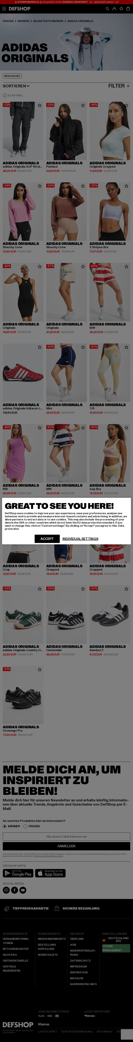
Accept (47, 538)
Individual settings (80, 539)
